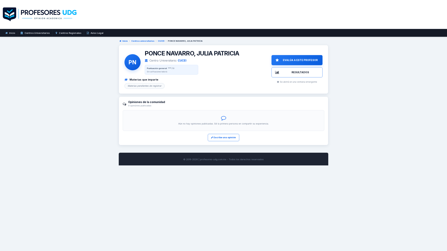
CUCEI (161, 41)
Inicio (125, 41)
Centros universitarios (142, 41)
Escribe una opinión (224, 137)
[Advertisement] (270, 18)
